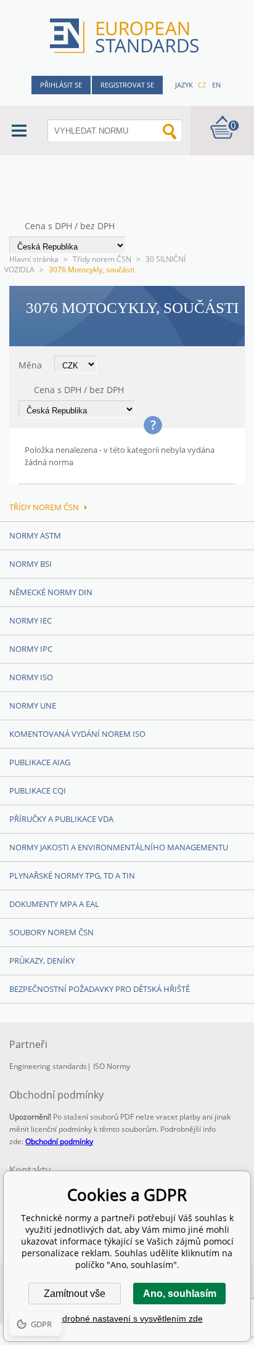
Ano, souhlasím (179, 1293)
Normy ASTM (35, 535)
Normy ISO (31, 677)
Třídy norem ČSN (102, 259)
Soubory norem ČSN (51, 932)
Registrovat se (127, 84)
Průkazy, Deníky (42, 960)
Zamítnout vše (74, 1293)
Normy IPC (30, 648)
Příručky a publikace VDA (61, 818)
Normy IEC (30, 620)
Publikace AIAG (39, 762)
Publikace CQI (37, 790)
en (216, 84)
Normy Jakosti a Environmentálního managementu (118, 847)
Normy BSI (30, 563)
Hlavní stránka (34, 259)
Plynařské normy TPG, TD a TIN (72, 875)
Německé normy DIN (50, 592)
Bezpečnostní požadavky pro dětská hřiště (99, 988)
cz (202, 84)
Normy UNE (32, 705)
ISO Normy (111, 1066)
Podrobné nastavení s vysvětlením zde (127, 1318)
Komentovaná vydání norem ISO (77, 733)
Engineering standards (48, 1066)
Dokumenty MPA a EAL (54, 903)
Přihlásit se (61, 84)
